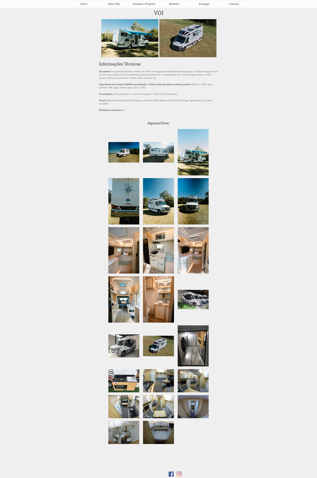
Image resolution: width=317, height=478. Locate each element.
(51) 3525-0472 (103, 474)
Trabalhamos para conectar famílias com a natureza (121, 469)
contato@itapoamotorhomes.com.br (140, 474)
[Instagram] (179, 474)
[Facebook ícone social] (171, 474)
